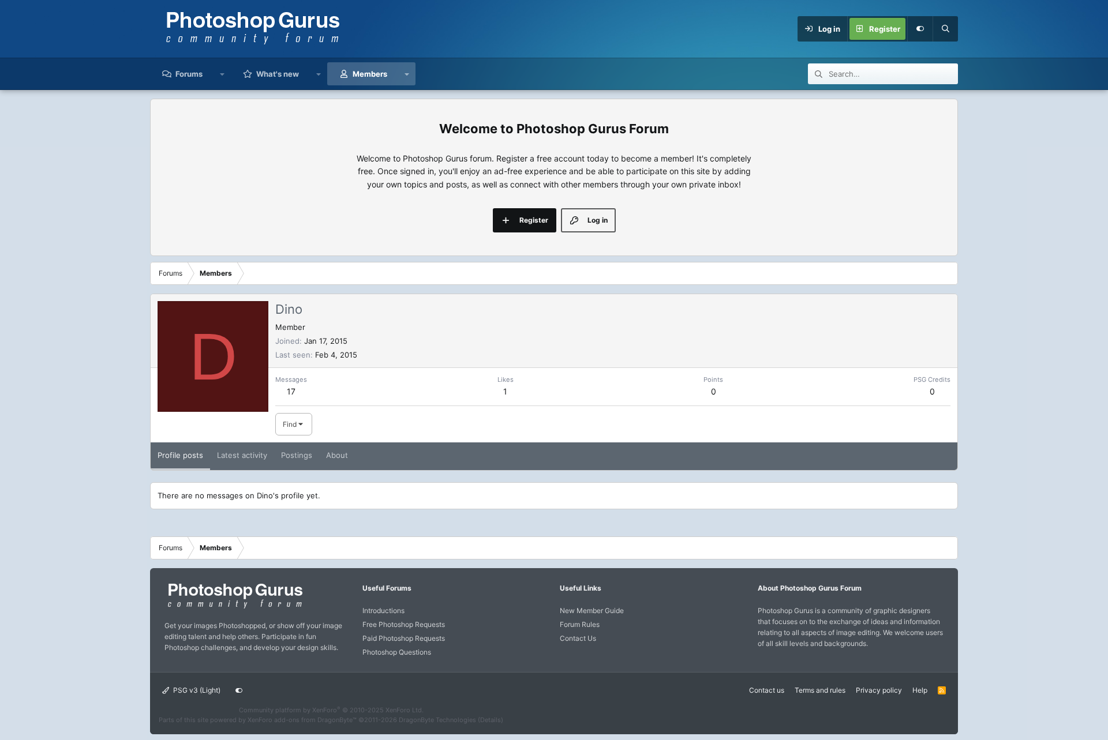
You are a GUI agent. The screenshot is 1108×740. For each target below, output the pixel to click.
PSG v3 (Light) (195, 690)
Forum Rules (580, 624)
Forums (189, 73)
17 (291, 391)
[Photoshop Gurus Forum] (233, 607)
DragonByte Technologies (437, 720)
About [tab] (337, 455)
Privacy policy (879, 690)
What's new (277, 73)
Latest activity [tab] (242, 455)
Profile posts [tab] (180, 455)
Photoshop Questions (396, 652)
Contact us (766, 690)
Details (490, 720)
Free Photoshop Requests (403, 624)
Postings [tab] (296, 455)
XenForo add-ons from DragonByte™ (302, 720)
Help (919, 690)
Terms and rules (820, 690)
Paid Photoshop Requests (403, 638)
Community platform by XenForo (331, 710)
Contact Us (578, 638)
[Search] (945, 29)
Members (370, 73)
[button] (222, 73)
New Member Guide (592, 610)
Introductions (383, 610)
